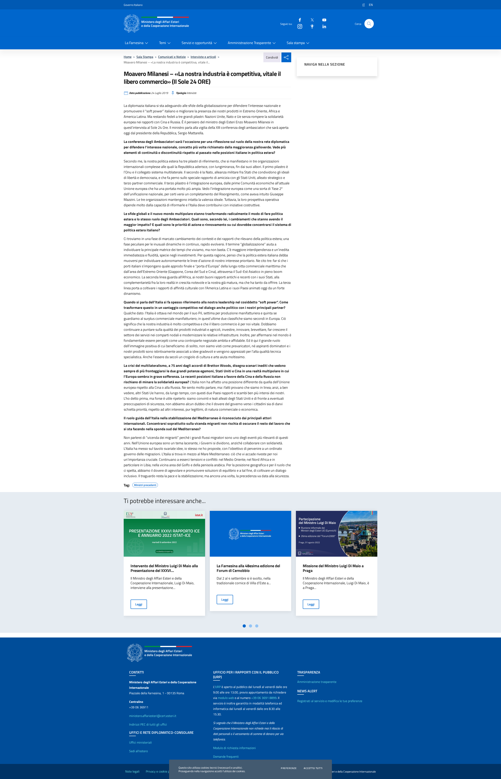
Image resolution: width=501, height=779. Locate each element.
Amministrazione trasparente (316, 681)
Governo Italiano (133, 5)
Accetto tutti (313, 768)
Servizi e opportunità (197, 42)
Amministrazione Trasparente (249, 42)
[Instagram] (298, 26)
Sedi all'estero (138, 751)
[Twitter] (310, 19)
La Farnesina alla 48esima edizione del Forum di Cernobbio (248, 568)
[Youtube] (323, 19)
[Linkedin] (323, 26)
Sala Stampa (144, 56)
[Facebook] (298, 19)
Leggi (138, 604)
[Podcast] (310, 26)
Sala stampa (296, 42)
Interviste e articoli (203, 56)
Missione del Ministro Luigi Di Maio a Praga (333, 568)
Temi (162, 42)
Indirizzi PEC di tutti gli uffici (148, 724)
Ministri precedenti (145, 484)
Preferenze (289, 768)
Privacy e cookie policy (161, 771)
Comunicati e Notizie (172, 56)
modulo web (226, 697)
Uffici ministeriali (140, 742)
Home (128, 56)
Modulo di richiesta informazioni (234, 748)
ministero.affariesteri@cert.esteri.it (152, 715)
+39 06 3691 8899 (264, 697)
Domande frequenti (226, 756)
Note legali (132, 771)
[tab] (244, 626)
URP (218, 686)
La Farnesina (134, 42)
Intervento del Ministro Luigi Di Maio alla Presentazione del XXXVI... (164, 568)
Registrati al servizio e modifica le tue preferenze (329, 701)
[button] (369, 23)
